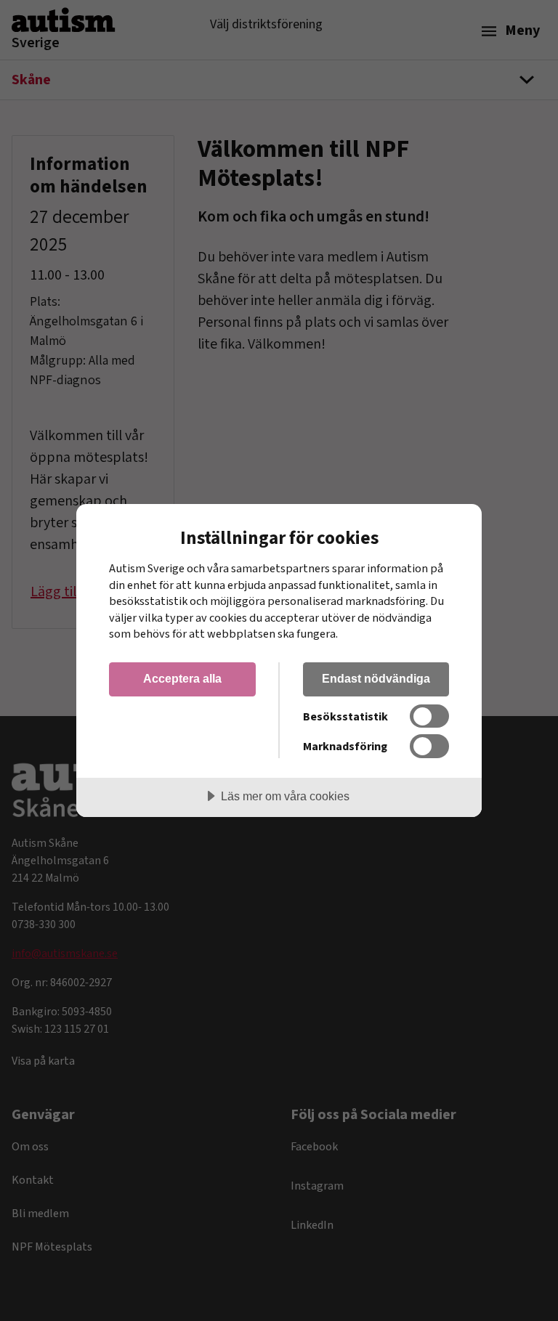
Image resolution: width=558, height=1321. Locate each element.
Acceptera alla (182, 678)
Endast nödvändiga (376, 678)
